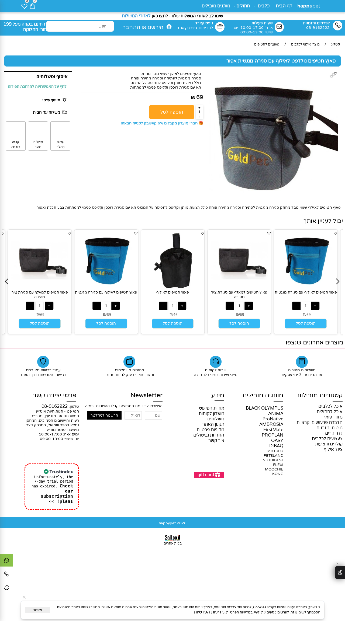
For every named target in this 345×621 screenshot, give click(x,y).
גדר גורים (334, 433)
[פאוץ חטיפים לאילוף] (172, 287)
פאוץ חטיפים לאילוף (172, 292)
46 (175, 314)
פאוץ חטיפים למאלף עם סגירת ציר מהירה (40, 294)
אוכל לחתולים (330, 411)
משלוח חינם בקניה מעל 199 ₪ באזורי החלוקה (30, 27)
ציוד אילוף (333, 449)
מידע (217, 395)
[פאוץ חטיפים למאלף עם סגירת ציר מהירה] (39, 287)
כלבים (264, 6)
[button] (333, 76)
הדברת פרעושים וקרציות (319, 422)
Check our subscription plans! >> (57, 493)
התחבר (131, 27)
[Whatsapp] (6, 561)
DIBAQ (276, 446)
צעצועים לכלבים (327, 438)
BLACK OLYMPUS (264, 408)
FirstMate (273, 429)
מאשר (37, 610)
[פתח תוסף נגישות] (340, 572)
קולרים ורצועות (329, 444)
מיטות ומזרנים (329, 428)
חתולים (243, 6)
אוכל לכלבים (330, 406)
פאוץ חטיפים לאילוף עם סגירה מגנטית (106, 292)
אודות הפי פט (211, 408)
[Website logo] (310, 5)
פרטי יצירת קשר (54, 395)
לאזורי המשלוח (136, 16)
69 (199, 97)
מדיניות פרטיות (210, 429)
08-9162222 (55, 406)
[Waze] (6, 588)
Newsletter (146, 395)
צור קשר (216, 440)
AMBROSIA (271, 424)
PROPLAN (272, 435)
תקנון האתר (213, 424)
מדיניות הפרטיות (209, 612)
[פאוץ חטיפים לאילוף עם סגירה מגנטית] (106, 287)
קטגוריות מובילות (320, 395)
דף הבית (284, 6)
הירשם (155, 27)
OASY (277, 440)
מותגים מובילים (216, 6)
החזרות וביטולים (208, 435)
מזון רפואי (333, 417)
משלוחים (215, 419)
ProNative (273, 419)
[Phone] (6, 575)
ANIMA (275, 413)
